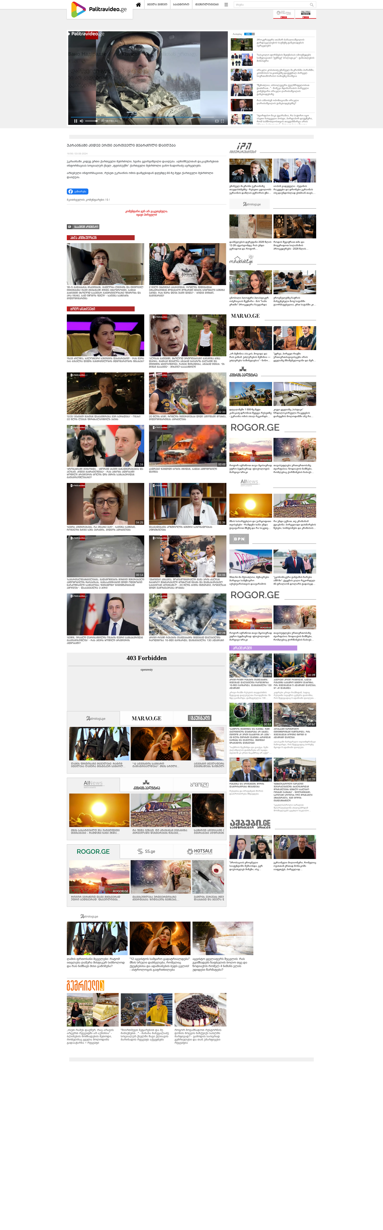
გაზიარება (80, 191)
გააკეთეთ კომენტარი (86, 227)
